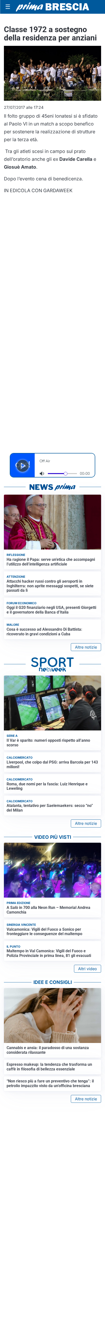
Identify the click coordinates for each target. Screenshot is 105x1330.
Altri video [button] (87, 968)
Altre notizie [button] (86, 647)
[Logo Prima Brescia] (52, 7)
